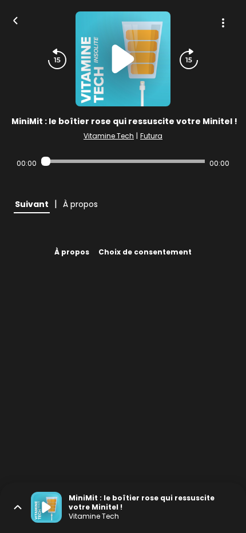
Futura (151, 136)
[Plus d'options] (223, 22)
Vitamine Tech (109, 136)
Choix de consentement (145, 252)
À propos (71, 252)
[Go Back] (15, 19)
